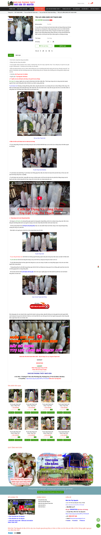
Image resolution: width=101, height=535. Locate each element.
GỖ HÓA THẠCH (95, 9)
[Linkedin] (46, 51)
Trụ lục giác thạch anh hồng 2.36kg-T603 (47, 432)
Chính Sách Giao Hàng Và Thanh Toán (45, 503)
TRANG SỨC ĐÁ (66, 9)
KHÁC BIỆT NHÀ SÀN (22, 9)
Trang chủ (10, 12)
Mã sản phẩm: (38, 24)
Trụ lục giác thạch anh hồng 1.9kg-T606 (63, 405)
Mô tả (11, 55)
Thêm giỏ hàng (44, 46)
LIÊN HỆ (31, 9)
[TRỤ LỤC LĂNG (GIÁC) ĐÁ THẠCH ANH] (21, 3)
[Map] (98, 267)
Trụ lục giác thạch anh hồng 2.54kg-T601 (15, 432)
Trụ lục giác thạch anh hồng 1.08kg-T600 (15, 405)
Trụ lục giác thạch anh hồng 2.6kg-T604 (63, 432)
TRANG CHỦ (12, 9)
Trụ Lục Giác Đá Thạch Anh (31, 12)
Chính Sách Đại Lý (41, 506)
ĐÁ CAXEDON (76, 9)
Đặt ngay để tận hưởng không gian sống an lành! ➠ (50, 492)
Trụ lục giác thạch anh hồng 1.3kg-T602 (31, 405)
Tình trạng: (38, 38)
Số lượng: (37, 41)
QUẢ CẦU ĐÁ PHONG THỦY (53, 9)
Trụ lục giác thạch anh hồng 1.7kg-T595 (47, 405)
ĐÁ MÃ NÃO (85, 9)
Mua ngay (63, 46)
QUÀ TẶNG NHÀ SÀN (15, 447)
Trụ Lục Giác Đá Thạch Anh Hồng (47, 12)
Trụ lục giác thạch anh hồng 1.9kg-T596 (31, 432)
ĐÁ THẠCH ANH (39, 9)
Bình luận (18, 55)
